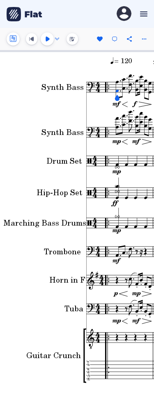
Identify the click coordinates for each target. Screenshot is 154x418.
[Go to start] (31, 39)
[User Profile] (124, 14)
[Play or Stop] (47, 39)
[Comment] (114, 39)
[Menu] (142, 13)
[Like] (99, 39)
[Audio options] (57, 39)
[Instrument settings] (13, 39)
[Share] (129, 39)
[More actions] (144, 39)
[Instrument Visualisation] (72, 39)
